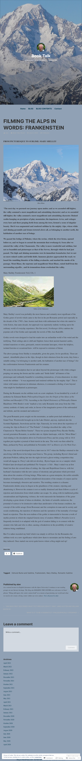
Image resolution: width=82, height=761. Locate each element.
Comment (71, 647)
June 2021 (6, 695)
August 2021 (7, 691)
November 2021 (8, 681)
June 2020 (6, 737)
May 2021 (6, 698)
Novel (23, 133)
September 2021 (8, 688)
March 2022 (7, 666)
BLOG (30, 109)
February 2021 (8, 709)
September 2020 (8, 727)
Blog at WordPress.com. (25, 759)
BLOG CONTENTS (44, 109)
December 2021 (8, 677)
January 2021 (7, 712)
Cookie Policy (38, 757)
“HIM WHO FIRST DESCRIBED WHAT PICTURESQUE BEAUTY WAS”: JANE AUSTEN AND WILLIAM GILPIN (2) (41, 607)
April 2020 (7, 744)
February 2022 (8, 670)
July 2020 (6, 734)
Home (23, 109)
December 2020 (8, 716)
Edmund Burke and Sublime (23, 573)
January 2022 (7, 673)
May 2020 (6, 741)
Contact (58, 109)
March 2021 (7, 705)
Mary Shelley (52, 573)
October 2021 (8, 684)
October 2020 (8, 723)
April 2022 (7, 663)
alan (7, 133)
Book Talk (41, 55)
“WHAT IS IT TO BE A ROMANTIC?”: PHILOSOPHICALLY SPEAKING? (51, 612)
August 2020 (7, 730)
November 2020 (8, 719)
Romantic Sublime (65, 573)
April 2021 (7, 702)
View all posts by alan (51, 596)
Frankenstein (40, 573)
